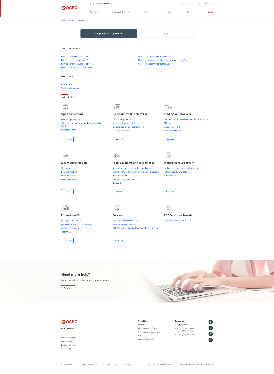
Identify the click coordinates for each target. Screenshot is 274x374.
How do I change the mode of (77, 64)
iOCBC (121, 119)
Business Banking (68, 345)
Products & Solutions (121, 12)
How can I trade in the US (76, 67)
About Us (197, 4)
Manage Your (71, 220)
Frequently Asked (176, 220)
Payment (120, 175)
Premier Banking (68, 341)
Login (210, 12)
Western (68, 179)
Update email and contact (181, 168)
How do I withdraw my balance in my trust (161, 60)
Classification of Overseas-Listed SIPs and (185, 119)
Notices (117, 364)
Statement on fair (124, 224)
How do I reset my (74, 60)
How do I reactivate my (75, 56)
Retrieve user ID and (177, 172)
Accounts (148, 12)
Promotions (185, 4)
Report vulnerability (146, 339)
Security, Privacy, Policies (89, 364)
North (68, 175)
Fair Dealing (106, 364)
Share (171, 127)
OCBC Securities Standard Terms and (134, 228)
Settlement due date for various (131, 168)
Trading (70, 88)
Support (190, 12)
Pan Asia (68, 172)
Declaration (69, 129)
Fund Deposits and (75, 224)
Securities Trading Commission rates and (135, 172)
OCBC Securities (67, 20)
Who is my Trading (154, 64)
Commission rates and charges (150, 332)
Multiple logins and (127, 127)
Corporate (69, 84)
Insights (169, 12)
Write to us (68, 288)
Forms (165, 33)
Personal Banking (68, 337)
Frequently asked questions (108, 33)
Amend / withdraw (124, 123)
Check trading (121, 130)
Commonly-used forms (147, 328)
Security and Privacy (125, 220)
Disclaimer (128, 364)
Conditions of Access (68, 364)
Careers (141, 335)
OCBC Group (66, 348)
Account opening (71, 119)
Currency (70, 228)
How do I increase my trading (154, 56)
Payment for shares (124, 179)
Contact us (209, 4)
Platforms (94, 12)
